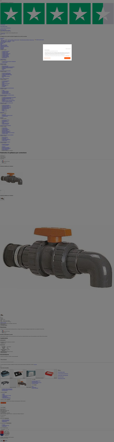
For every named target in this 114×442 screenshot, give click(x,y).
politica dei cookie (67, 55)
